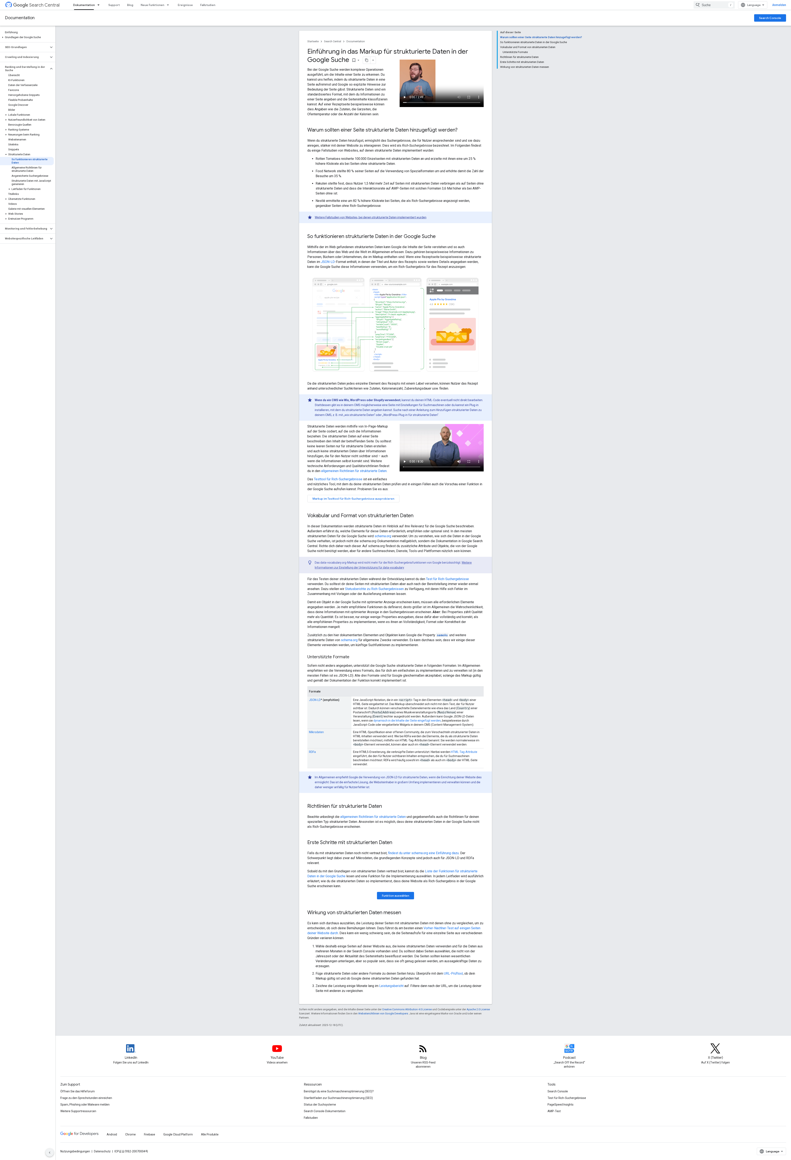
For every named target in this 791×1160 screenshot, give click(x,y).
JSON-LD (328, 262)
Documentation (20, 17)
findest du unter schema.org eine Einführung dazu (423, 853)
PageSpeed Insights (560, 1104)
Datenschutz (102, 1151)
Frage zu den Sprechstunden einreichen (86, 1098)
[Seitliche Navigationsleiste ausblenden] (50, 1152)
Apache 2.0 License (478, 1009)
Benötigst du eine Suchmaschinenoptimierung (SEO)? (339, 1091)
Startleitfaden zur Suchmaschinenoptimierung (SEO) (338, 1098)
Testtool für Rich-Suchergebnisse (338, 479)
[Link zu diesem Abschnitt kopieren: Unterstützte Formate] (354, 657)
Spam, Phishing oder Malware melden (85, 1104)
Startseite (313, 41)
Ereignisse (185, 5)
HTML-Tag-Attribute (464, 752)
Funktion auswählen (395, 895)
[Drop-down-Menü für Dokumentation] (100, 5)
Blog (130, 5)
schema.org (382, 536)
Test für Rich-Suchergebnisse (447, 579)
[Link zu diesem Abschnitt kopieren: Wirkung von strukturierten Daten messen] (405, 912)
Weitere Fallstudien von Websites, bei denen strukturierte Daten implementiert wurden (370, 217)
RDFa (312, 752)
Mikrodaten (316, 732)
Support (114, 5)
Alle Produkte (210, 1134)
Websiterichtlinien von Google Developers (383, 1013)
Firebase (149, 1134)
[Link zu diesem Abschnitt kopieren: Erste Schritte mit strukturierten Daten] (396, 842)
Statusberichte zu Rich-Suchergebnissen (374, 589)
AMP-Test (554, 1111)
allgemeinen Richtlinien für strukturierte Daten (354, 471)
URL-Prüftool (453, 973)
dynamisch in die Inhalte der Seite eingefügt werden (407, 720)
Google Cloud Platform (178, 1134)
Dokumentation (84, 5)
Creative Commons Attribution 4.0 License (407, 1009)
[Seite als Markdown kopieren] (366, 60)
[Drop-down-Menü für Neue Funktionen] (169, 5)
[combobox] (714, 5)
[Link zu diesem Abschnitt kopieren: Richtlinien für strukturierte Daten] (386, 806)
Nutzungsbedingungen (75, 1151)
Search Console (770, 18)
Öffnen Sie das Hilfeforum (77, 1091)
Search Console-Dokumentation (324, 1111)
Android (112, 1134)
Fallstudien (207, 5)
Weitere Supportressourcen (78, 1111)
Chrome (130, 1134)
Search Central (44, 5)
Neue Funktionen (152, 5)
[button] (27, 37)
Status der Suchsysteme (320, 1104)
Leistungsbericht (391, 986)
